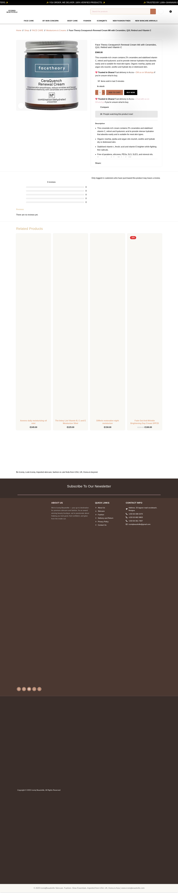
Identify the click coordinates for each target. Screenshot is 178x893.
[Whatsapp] (34, 689)
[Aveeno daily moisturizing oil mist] (33, 326)
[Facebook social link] (102, 163)
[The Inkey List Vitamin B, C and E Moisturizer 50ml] (70, 326)
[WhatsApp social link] (108, 163)
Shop (26, 30)
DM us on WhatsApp (145, 72)
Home (18, 30)
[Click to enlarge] (21, 106)
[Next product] (23, 36)
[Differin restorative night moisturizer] (107, 326)
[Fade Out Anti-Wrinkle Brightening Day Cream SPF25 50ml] (144, 326)
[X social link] (105, 163)
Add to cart (115, 92)
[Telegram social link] (111, 163)
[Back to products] (20, 36)
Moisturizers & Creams (56, 30)
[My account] (161, 11)
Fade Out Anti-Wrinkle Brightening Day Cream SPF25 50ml (144, 423)
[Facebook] (29, 689)
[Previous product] (17, 36)
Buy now (131, 92)
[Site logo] (12, 11)
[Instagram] (19, 689)
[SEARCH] (153, 11)
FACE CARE (37, 30)
